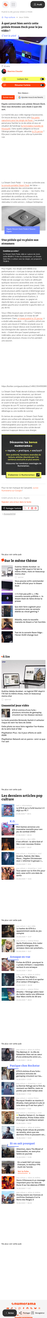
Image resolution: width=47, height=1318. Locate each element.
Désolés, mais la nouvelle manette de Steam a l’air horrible (30, 620)
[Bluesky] (35, 1308)
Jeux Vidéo (24, 17)
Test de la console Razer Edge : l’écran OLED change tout (29, 633)
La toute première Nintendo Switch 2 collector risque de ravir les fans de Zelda (23, 721)
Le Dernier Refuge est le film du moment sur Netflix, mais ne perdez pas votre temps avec (30, 1088)
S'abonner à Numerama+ (21, 474)
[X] (15, 1308)
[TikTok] (11, 1308)
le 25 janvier (37, 131)
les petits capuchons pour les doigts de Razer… (21, 119)
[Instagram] (19, 1308)
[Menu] (13, 4)
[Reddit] (27, 1308)
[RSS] (31, 1308)
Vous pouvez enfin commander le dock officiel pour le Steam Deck (29, 583)
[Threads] (39, 1308)
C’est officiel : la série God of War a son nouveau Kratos (29, 842)
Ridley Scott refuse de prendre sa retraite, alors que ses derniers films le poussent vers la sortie (30, 1132)
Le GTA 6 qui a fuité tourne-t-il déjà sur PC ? (30, 809)
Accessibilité (10, 514)
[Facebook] (23, 1308)
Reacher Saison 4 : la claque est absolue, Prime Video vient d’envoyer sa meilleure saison (30, 1117)
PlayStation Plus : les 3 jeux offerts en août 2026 (21, 734)
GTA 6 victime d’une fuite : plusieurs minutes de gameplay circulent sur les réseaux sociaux (27, 712)
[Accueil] (5, 4)
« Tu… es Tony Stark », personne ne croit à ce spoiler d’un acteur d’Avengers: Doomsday (30, 979)
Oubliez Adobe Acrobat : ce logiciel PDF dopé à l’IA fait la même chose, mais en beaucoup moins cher (30, 570)
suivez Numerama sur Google (20, 489)
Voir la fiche (23, 1171)
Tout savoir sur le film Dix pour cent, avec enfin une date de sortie (30, 873)
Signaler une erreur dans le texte (16, 502)
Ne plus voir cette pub (11, 554)
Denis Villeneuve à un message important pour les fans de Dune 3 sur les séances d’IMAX (30, 1182)
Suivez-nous (8, 97)
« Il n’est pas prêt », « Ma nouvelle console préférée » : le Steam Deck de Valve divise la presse (29, 597)
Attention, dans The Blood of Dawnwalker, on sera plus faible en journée (29, 1151)
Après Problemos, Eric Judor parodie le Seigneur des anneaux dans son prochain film (29, 945)
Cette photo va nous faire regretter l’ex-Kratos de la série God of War (23, 727)
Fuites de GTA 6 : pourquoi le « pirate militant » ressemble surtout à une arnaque (30, 964)
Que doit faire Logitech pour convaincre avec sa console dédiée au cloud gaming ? (28, 609)
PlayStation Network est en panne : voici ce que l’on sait (23, 740)
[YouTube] (7, 1308)
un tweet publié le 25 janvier (29, 318)
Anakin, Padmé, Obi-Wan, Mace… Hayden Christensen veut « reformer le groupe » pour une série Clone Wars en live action (29, 858)
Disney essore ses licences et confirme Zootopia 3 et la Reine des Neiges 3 (29, 1197)
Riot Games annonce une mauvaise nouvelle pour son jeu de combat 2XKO (29, 829)
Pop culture (10, 17)
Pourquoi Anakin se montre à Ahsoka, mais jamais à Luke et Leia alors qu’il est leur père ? (30, 1102)
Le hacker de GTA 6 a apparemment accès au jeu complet (29, 930)
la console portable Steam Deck (15, 185)
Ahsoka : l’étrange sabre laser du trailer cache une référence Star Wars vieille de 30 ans (30, 994)
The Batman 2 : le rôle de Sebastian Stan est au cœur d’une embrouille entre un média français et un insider (29, 1054)
